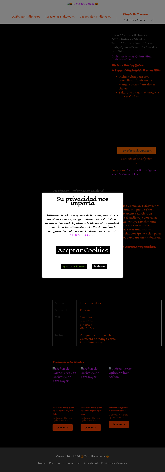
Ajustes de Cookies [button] (74, 266)
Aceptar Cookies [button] (83, 250)
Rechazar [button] (99, 266)
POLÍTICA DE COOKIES (82, 235)
